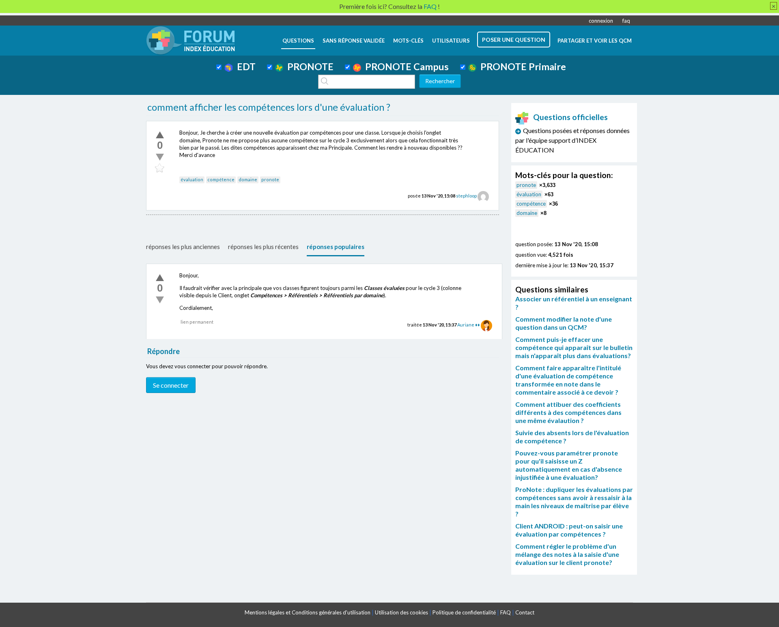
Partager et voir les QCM (594, 40)
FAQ (505, 612)
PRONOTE (308, 66)
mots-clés (408, 40)
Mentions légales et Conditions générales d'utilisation (307, 612)
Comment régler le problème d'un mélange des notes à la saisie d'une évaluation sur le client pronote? (567, 554)
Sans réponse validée (354, 40)
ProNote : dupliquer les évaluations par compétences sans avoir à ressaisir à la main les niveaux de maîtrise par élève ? (574, 501)
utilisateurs (451, 40)
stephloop (466, 195)
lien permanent (197, 321)
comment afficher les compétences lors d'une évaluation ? (268, 107)
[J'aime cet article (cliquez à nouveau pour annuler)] (160, 134)
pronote (270, 179)
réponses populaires (335, 246)
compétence (221, 179)
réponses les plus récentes (263, 246)
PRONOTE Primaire (521, 66)
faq (626, 20)
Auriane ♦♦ (468, 324)
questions (298, 40)
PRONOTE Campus (405, 66)
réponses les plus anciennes (183, 246)
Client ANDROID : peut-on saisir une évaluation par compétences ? (569, 530)
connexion (601, 20)
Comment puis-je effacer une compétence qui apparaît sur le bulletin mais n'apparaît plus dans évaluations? (574, 347)
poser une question (513, 39)
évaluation (192, 179)
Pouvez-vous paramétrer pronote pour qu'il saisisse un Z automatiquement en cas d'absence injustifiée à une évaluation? (568, 465)
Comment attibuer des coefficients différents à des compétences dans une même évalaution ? (568, 412)
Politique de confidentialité (464, 612)
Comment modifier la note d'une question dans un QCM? (563, 323)
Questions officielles (570, 117)
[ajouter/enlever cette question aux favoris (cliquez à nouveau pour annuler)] (160, 168)
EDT (244, 66)
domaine (248, 179)
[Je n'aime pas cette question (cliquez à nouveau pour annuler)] (160, 157)
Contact (524, 612)
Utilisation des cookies (401, 612)
